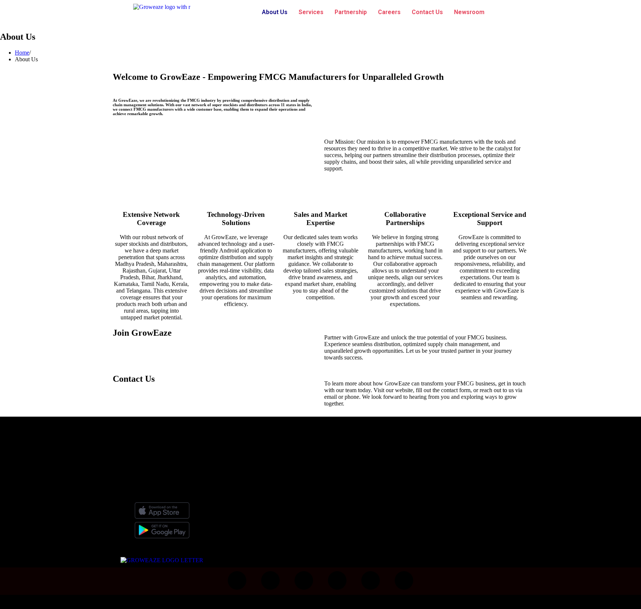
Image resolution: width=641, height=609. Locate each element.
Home (22, 52)
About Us (274, 12)
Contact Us (427, 12)
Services (311, 12)
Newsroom (469, 12)
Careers (389, 12)
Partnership (351, 12)
